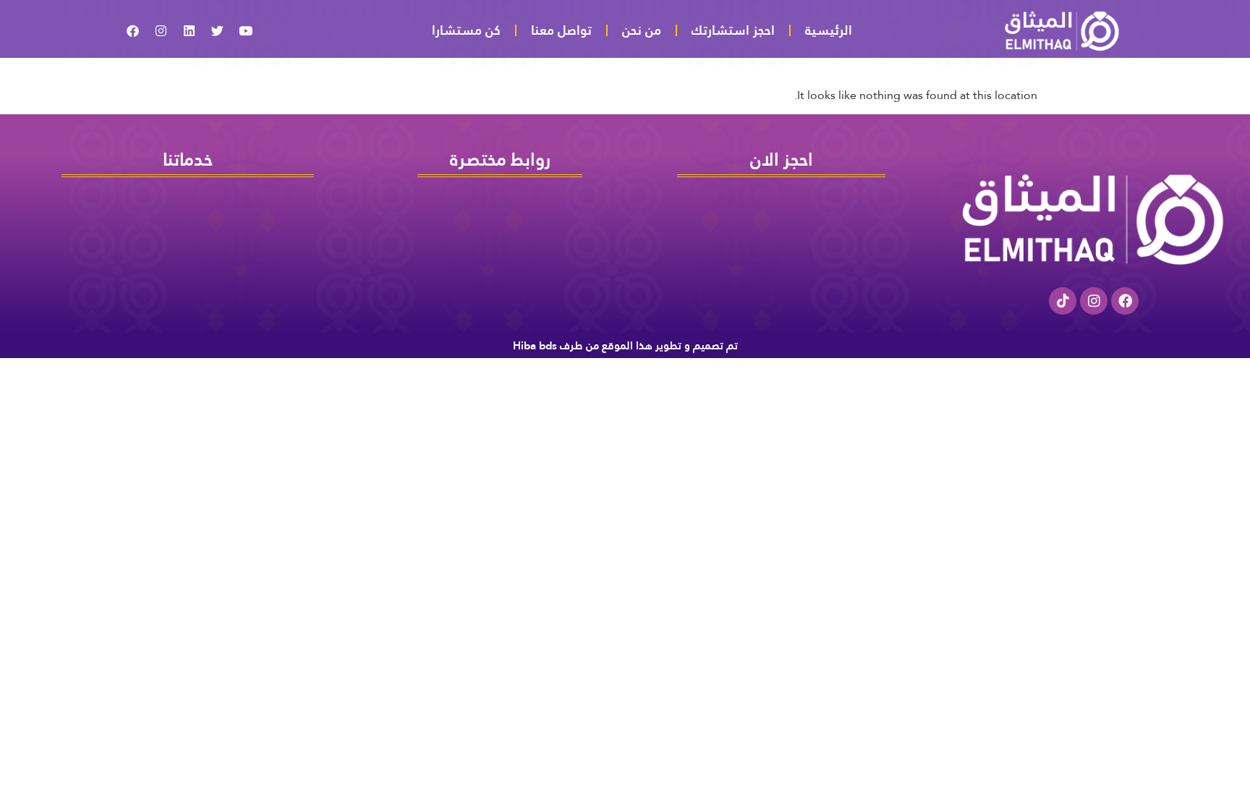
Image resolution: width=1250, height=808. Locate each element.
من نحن (641, 30)
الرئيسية (828, 30)
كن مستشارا (466, 30)
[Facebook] (1125, 301)
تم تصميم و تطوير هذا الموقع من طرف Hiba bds (625, 345)
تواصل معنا (561, 30)
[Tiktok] (1062, 301)
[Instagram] (1093, 301)
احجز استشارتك (733, 30)
